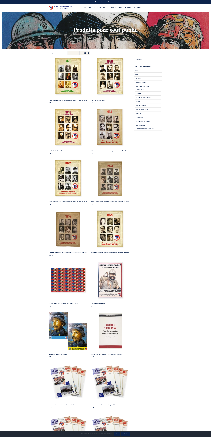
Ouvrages (138, 113)
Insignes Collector (141, 105)
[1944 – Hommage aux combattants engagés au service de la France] (68, 229)
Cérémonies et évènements (143, 97)
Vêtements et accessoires (143, 121)
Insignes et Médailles (142, 109)
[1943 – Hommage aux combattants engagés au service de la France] (110, 178)
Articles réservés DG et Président (145, 128)
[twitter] (150, 1)
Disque (138, 101)
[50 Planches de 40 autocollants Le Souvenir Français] (68, 280)
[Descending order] (65, 53)
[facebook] (148, 1)
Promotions (138, 78)
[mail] (158, 1)
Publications (139, 117)
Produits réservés (140, 125)
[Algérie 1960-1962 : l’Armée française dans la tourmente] (110, 331)
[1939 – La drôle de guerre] (110, 77)
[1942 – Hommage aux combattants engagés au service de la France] (68, 178)
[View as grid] (85, 53)
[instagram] (153, 1)
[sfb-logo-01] (60, 6)
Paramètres (109, 433)
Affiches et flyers (140, 89)
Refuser (125, 433)
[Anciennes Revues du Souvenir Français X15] (110, 382)
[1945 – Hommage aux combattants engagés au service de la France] (110, 229)
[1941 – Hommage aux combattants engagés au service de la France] (110, 127)
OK (117, 433)
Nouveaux (138, 74)
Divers (136, 70)
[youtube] (156, 1)
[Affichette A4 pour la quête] (110, 280)
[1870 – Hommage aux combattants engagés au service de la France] (68, 77)
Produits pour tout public (142, 86)
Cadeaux (138, 93)
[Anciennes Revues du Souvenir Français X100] (68, 382)
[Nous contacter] (155, 7)
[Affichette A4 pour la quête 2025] (68, 331)
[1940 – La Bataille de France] (68, 127)
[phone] (161, 1)
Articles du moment (140, 82)
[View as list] (88, 53)
